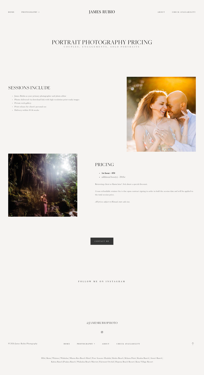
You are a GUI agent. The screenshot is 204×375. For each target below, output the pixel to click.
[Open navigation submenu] (39, 12)
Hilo (43, 358)
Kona (48, 358)
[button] (193, 343)
